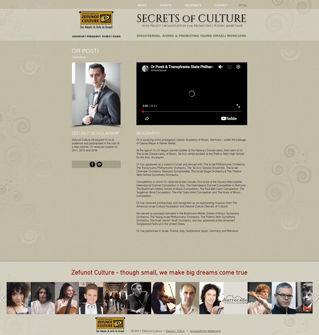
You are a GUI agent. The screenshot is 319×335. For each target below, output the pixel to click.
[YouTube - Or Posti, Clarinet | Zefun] (99, 164)
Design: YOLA (175, 331)
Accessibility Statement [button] (205, 331)
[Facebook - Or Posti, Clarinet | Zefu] (92, 164)
